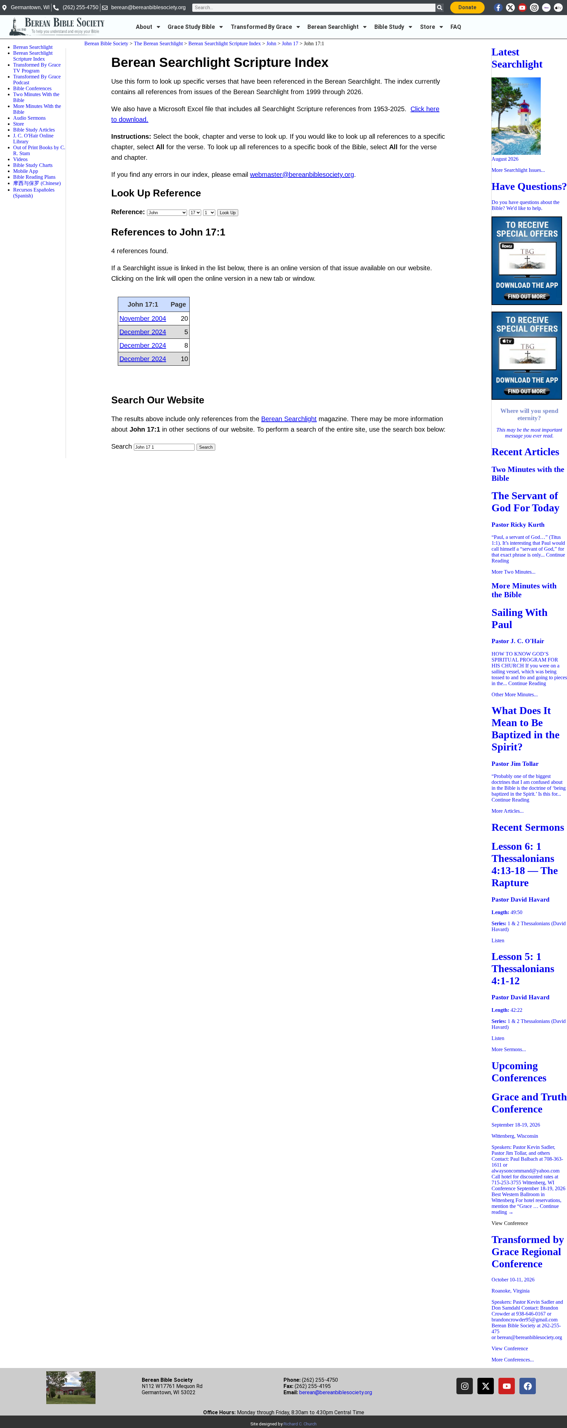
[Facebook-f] (498, 7)
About (144, 27)
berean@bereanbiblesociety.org (335, 1392)
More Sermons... (509, 1049)
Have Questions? (529, 186)
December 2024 (142, 332)
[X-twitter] (510, 7)
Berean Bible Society (106, 43)
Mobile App (25, 171)
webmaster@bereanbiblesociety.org (302, 174)
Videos (20, 159)
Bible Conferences (32, 88)
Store (427, 27)
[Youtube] (522, 7)
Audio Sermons (29, 118)
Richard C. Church (300, 1423)
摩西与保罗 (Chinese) (37, 183)
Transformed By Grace (261, 27)
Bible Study (389, 27)
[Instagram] (534, 7)
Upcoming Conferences (519, 1072)
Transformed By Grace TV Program (37, 67)
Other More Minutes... (515, 694)
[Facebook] (527, 1386)
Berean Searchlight (333, 27)
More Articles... (508, 811)
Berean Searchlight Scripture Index (32, 56)
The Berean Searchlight (158, 43)
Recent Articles (525, 452)
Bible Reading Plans (34, 177)
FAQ (456, 27)
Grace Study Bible (191, 27)
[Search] (439, 8)
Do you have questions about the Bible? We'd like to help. (525, 205)
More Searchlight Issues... (518, 170)
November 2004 (142, 318)
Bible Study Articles (34, 130)
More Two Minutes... (514, 572)
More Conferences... (513, 1359)
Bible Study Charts (32, 165)
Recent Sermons (528, 827)
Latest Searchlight (517, 58)
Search (121, 446)
